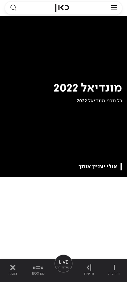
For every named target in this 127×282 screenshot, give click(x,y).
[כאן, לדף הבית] (62, 8)
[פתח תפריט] (114, 8)
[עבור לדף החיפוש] (13, 8)
